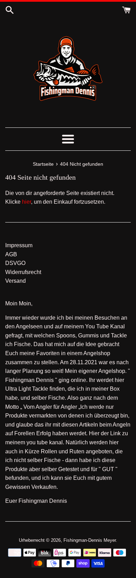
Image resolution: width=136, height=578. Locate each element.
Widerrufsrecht (23, 272)
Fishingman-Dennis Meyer (89, 540)
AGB (11, 254)
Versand (15, 281)
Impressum (18, 245)
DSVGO (15, 263)
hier (26, 202)
